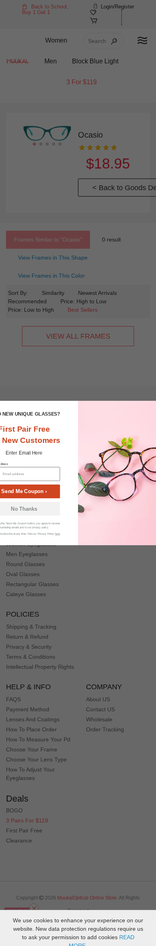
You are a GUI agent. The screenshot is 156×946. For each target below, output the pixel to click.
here (57, 533)
